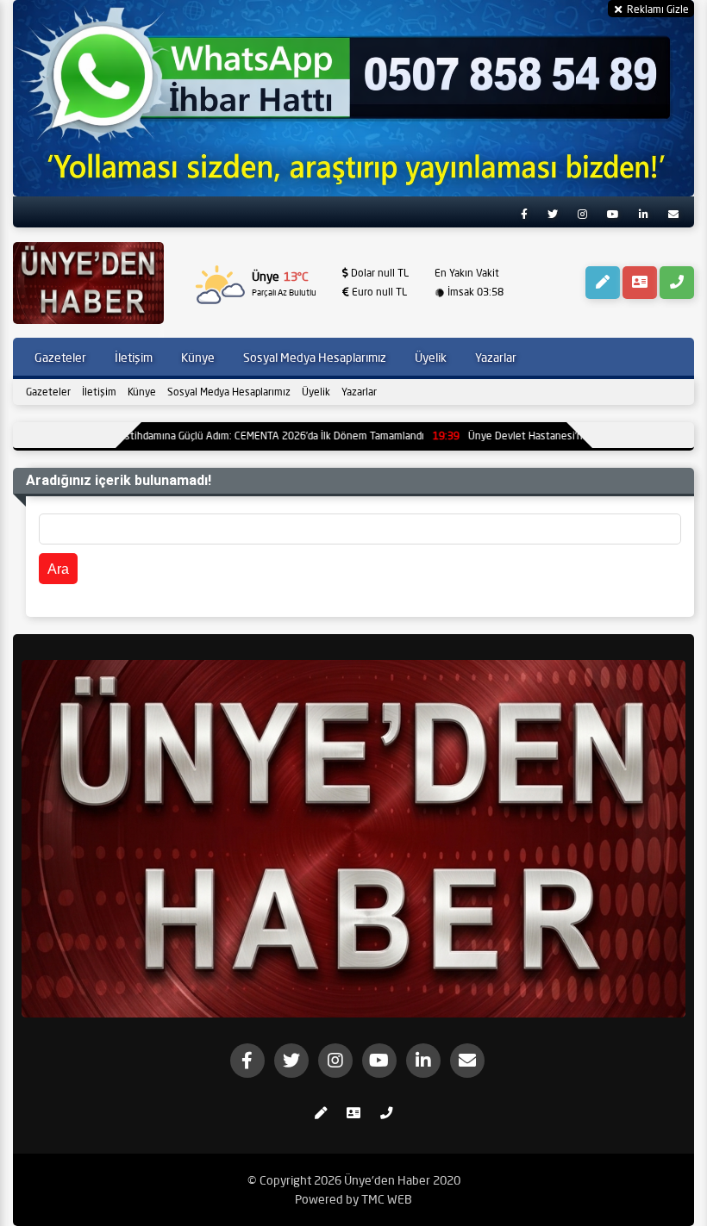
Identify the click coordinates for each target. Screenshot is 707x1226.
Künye (142, 391)
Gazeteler (48, 391)
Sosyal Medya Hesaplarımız (229, 391)
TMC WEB (386, 1199)
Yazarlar (359, 391)
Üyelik (316, 391)
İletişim (99, 391)
